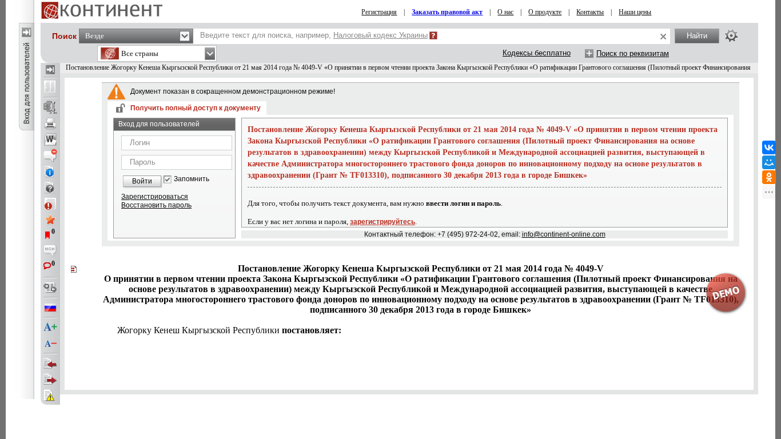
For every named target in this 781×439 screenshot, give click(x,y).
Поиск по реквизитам (632, 53)
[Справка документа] (50, 187)
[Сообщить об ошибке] (50, 395)
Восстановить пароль (156, 205)
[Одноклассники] (769, 177)
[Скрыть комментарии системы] (50, 155)
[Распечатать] (50, 123)
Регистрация (379, 12)
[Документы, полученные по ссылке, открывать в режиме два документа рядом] (50, 87)
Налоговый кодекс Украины (380, 35)
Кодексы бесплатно (537, 53)
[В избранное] (50, 219)
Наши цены (635, 12)
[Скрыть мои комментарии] (50, 251)
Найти (697, 35)
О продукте (544, 12)
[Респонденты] (50, 379)
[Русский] (50, 307)
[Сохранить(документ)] (50, 107)
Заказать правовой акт (447, 12)
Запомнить (191, 179)
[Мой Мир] (769, 162)
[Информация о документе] (50, 171)
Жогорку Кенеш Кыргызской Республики (229, 330)
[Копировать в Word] (50, 139)
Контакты (590, 12)
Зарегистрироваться (154, 197)
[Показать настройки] (731, 35)
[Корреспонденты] (50, 363)
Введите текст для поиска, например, (314, 35)
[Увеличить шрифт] (50, 327)
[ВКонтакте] (769, 147)
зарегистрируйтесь (382, 222)
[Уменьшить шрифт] (50, 343)
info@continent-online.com (563, 234)
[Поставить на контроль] (50, 203)
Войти (142, 181)
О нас (505, 12)
